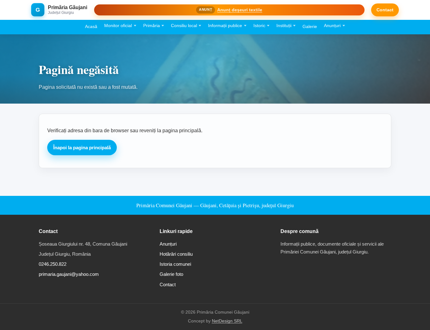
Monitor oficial (118, 25)
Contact (384, 9)
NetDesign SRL (227, 321)
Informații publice (225, 25)
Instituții (283, 25)
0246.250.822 (52, 264)
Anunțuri (332, 25)
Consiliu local (184, 25)
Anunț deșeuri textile (239, 9)
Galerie (310, 26)
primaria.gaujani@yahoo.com (69, 274)
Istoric (259, 25)
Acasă (91, 26)
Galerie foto (171, 274)
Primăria (151, 25)
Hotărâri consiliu (176, 254)
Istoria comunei (175, 264)
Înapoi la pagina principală (82, 147)
